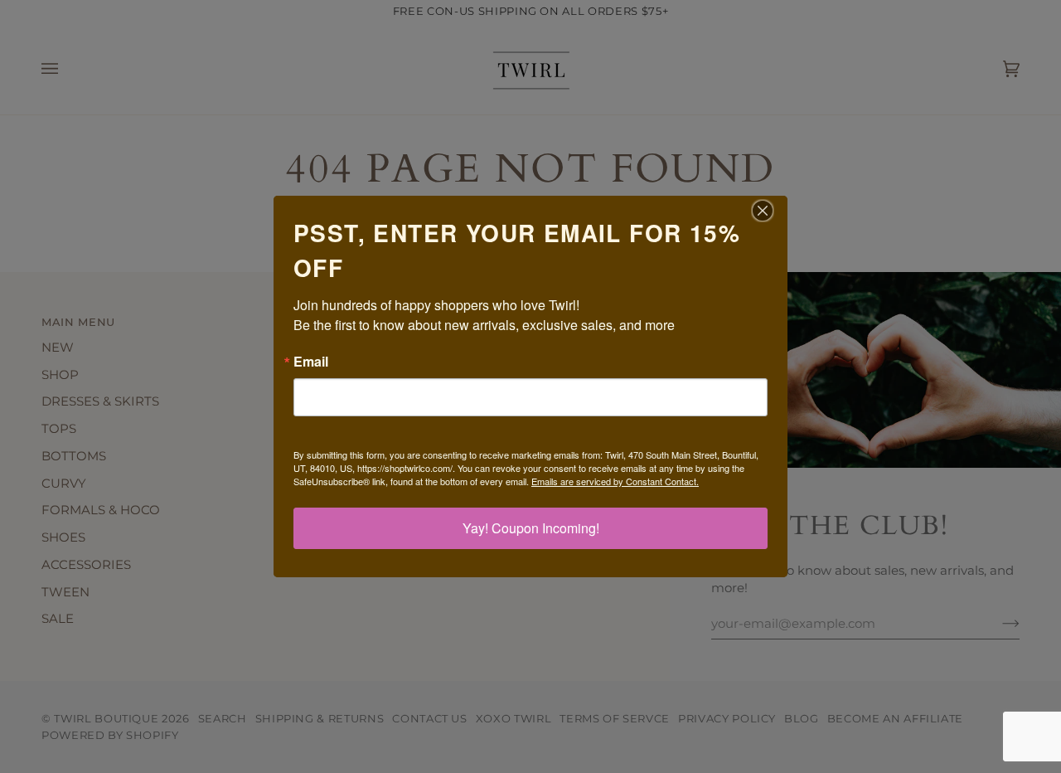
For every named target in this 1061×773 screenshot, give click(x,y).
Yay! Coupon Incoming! (531, 527)
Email (310, 361)
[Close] (772, 211)
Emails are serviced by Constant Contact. (615, 481)
